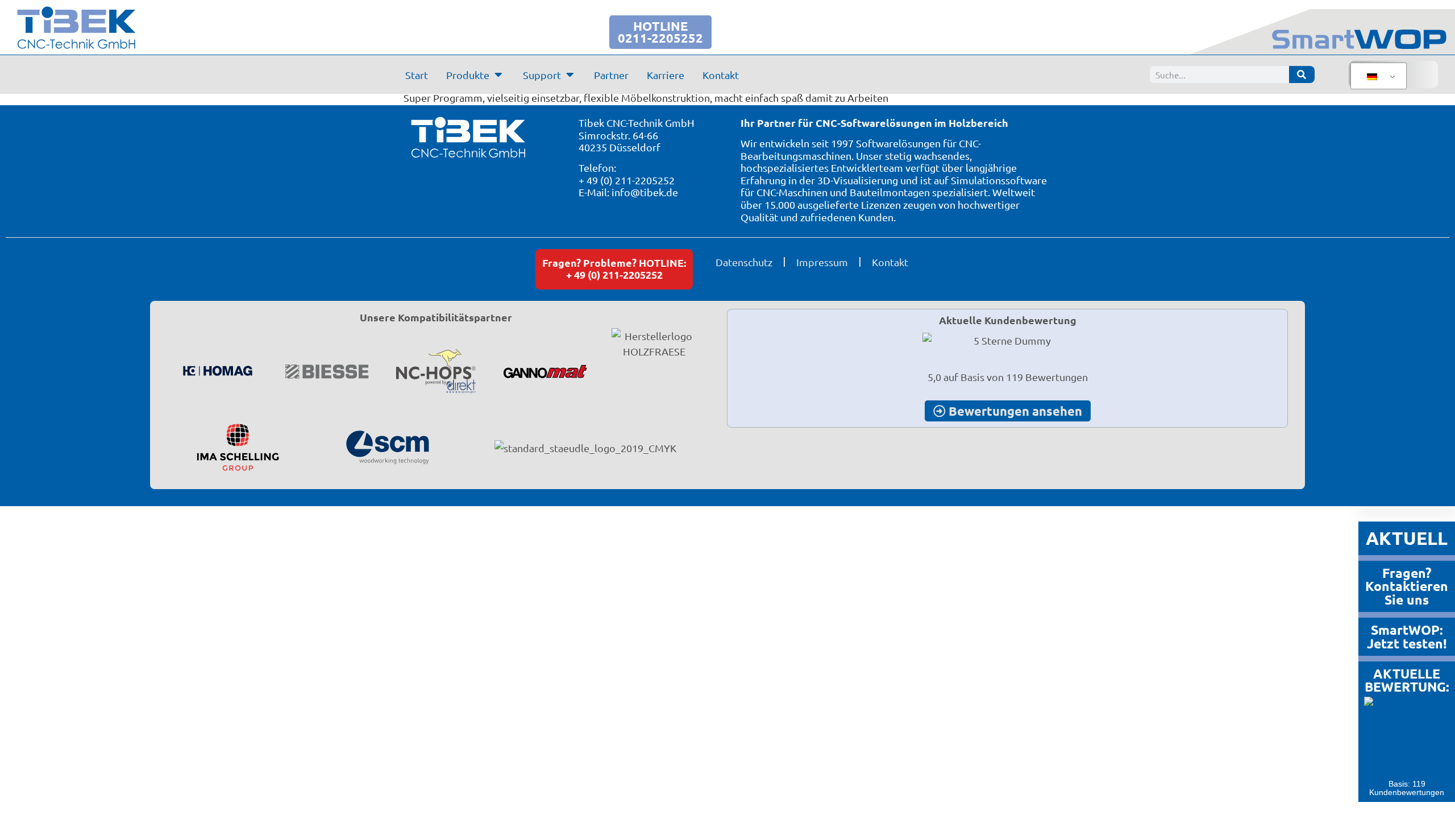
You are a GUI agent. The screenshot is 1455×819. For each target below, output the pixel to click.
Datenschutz (744, 262)
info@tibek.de (645, 192)
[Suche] (1302, 74)
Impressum (822, 262)
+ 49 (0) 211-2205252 (627, 180)
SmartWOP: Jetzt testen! (1407, 637)
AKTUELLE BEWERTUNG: (1407, 680)
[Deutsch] (1376, 76)
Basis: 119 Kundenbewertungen (1406, 787)
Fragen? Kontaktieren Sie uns (1406, 586)
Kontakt (890, 262)
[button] (25, 794)
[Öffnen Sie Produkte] (498, 74)
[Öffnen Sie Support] (570, 74)
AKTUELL (1407, 538)
